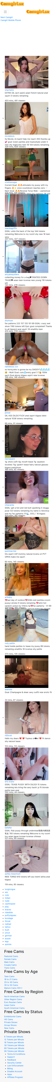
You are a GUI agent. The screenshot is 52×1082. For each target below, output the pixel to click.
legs (7, 941)
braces (8, 909)
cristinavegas (11, 182)
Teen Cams (9, 976)
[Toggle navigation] (5, 11)
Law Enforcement (15, 1065)
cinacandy (9, 505)
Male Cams (9, 962)
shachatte (9, 90)
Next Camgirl (7, 17)
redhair (8, 924)
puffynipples (10, 915)
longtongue (10, 889)
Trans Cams (9, 968)
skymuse (9, 320)
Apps (9, 1074)
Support (11, 1057)
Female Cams (10, 959)
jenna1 (7, 412)
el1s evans (9, 781)
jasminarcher (10, 551)
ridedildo (9, 912)
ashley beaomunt (12, 874)
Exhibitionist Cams (12, 1016)
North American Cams (14, 996)
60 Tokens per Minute (14, 1048)
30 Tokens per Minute (14, 1045)
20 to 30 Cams (11, 982)
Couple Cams (10, 965)
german (8, 935)
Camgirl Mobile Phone (11, 20)
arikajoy (8, 597)
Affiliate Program (15, 1077)
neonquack (10, 459)
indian (7, 898)
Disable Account (14, 1071)
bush (7, 930)
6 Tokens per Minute (13, 1036)
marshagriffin (11, 228)
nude (7, 901)
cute (7, 895)
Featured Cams (11, 956)
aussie (8, 938)
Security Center (14, 1062)
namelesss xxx (11, 366)
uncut (7, 932)
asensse (8, 689)
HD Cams (8, 1019)
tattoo (8, 927)
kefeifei (8, 827)
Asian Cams (9, 1005)
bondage (9, 918)
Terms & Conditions (16, 1054)
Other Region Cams (13, 999)
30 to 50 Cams (11, 985)
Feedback (11, 1060)
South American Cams (14, 1008)
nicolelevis (9, 136)
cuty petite (10, 643)
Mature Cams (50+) (13, 988)
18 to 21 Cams (10, 979)
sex (6, 892)
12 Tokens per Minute (14, 1039)
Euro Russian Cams (13, 1002)
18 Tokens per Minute (14, 1042)
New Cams (9, 1028)
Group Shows (10, 1025)
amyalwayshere (12, 274)
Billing (10, 1068)
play (7, 906)
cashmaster (10, 904)
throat (7, 921)
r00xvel (8, 735)
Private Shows (10, 1022)
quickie (8, 944)
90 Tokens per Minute (14, 1051)
